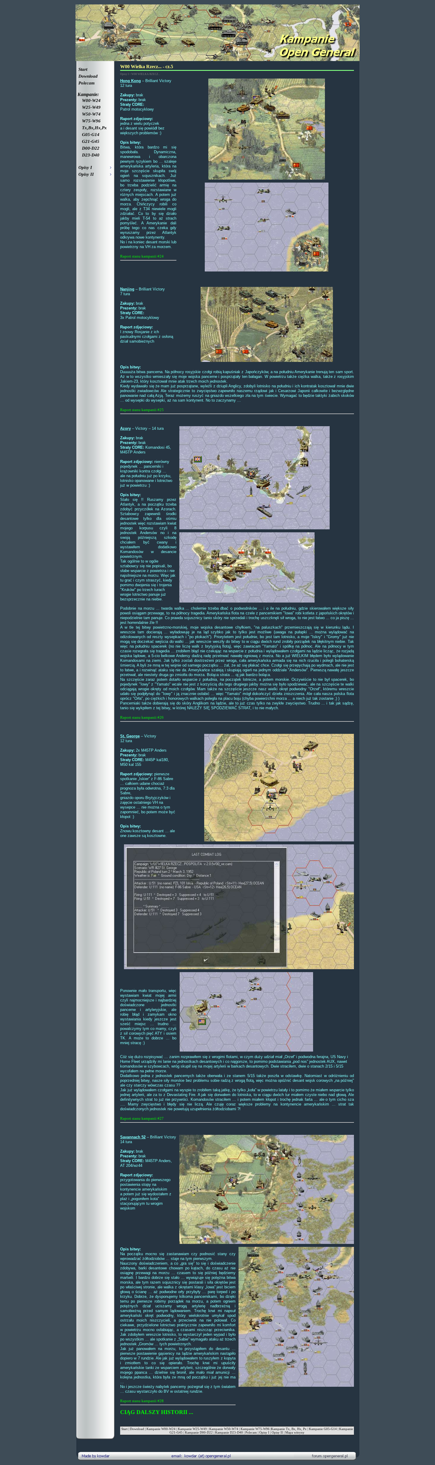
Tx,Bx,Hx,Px (92, 127)
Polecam (86, 83)
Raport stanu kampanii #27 (142, 1118)
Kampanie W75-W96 (255, 1429)
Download (88, 76)
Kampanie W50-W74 (223, 1429)
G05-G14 (88, 134)
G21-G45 (88, 141)
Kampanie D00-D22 (199, 1432)
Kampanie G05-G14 (323, 1429)
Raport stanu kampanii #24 (142, 256)
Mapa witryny (294, 1432)
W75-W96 (89, 121)
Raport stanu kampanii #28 (142, 1401)
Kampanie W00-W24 (160, 1429)
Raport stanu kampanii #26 (142, 717)
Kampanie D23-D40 (229, 1432)
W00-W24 (89, 100)
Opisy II (277, 1432)
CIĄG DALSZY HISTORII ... (156, 1412)
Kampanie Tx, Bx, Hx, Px (289, 1429)
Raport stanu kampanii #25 (142, 410)
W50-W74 (89, 114)
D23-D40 (88, 155)
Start (82, 69)
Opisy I (264, 1432)
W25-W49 (89, 107)
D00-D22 (88, 148)
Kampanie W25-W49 (192, 1429)
